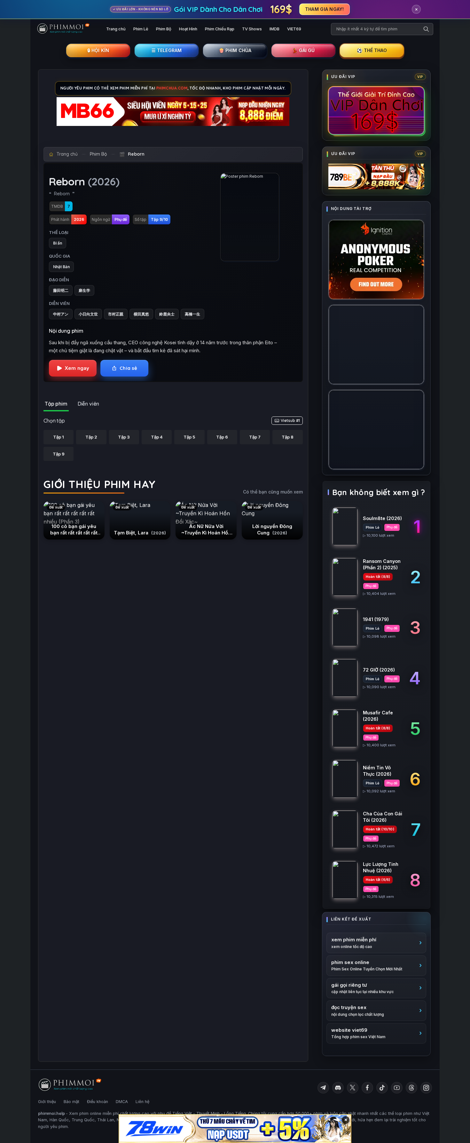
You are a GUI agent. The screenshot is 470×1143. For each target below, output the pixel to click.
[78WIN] (235, 1128)
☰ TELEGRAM (167, 50)
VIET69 (294, 29)
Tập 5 (189, 436)
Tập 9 (59, 453)
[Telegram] (323, 1087)
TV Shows (252, 29)
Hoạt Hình (188, 29)
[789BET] (376, 176)
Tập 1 (58, 436)
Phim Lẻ (140, 29)
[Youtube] (397, 1087)
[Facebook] (367, 1087)
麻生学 (84, 290)
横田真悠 (141, 314)
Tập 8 (288, 436)
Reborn (136, 154)
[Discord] (338, 1087)
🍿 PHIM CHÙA (235, 50)
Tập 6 (222, 436)
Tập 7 (255, 436)
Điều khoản (97, 1101)
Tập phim (56, 403)
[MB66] (173, 111)
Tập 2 (91, 436)
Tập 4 (157, 436)
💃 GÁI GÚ (303, 50)
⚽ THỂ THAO (372, 50)
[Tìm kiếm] (426, 29)
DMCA (122, 1101)
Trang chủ (116, 29)
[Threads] (411, 1087)
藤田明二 (60, 290)
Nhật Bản (61, 266)
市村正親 (115, 314)
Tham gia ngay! (324, 9)
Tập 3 (124, 436)
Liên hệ (142, 1101)
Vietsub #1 (290, 420)
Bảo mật (71, 1101)
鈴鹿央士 (167, 314)
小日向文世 (88, 314)
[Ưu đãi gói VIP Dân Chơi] (376, 111)
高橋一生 (192, 314)
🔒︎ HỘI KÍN (98, 50)
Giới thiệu (47, 1101)
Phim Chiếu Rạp (219, 29)
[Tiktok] (382, 1087)
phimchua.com (172, 88)
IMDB (274, 29)
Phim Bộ (163, 29)
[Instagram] (426, 1087)
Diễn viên (88, 403)
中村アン (60, 314)
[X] (352, 1087)
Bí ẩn (57, 243)
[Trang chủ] (66, 29)
